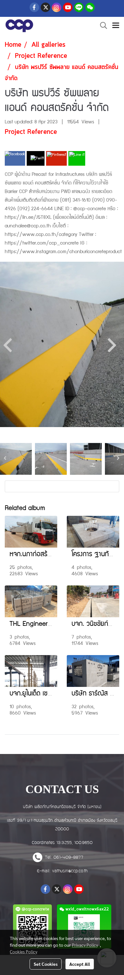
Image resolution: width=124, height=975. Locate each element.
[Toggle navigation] (116, 26)
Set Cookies (46, 964)
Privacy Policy (85, 945)
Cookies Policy (23, 951)
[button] (101, 26)
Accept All (79, 964)
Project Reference (31, 132)
